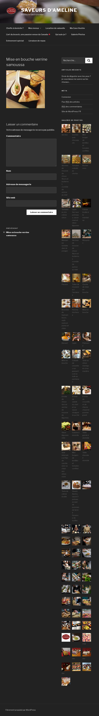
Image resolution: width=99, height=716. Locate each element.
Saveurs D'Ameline (49, 10)
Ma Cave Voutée (77, 28)
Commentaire (13, 136)
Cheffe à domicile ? (14, 28)
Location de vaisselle (55, 28)
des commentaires (72, 106)
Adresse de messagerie (18, 184)
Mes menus (33, 28)
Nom (8, 171)
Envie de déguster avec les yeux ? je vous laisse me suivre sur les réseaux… (76, 79)
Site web (10, 197)
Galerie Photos (78, 34)
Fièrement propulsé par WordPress (20, 710)
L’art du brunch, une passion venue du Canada (27, 34)
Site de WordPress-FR (71, 111)
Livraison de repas (37, 41)
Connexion (66, 97)
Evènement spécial (15, 41)
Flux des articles (71, 102)
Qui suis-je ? (60, 34)
